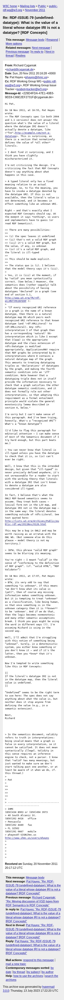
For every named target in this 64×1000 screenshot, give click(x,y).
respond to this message (38, 960)
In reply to (37, 51)
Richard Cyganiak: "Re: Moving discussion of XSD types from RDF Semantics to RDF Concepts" (32, 901)
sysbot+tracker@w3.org (31, 89)
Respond (52, 39)
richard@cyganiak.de (20, 69)
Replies (20, 55)
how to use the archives (28, 975)
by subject (33, 972)
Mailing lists (27, 6)
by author (48, 972)
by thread (19, 972)
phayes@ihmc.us (36, 77)
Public (42, 6)
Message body (35, 39)
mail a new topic (16, 963)
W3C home (10, 6)
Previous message (17, 51)
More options (14, 43)
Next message (41, 47)
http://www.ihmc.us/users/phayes (27, 838)
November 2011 (35, 10)
